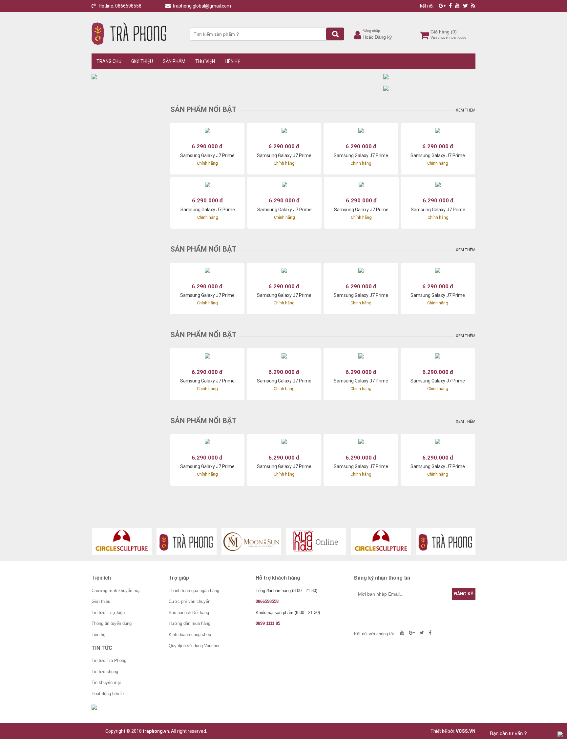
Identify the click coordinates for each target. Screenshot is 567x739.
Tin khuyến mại (106, 682)
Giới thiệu (142, 61)
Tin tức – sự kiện (108, 612)
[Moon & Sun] (251, 541)
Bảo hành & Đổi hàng (189, 612)
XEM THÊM (465, 110)
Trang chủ (108, 61)
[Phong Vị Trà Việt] (187, 541)
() (454, 31)
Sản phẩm (174, 61)
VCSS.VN (465, 731)
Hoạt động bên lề (108, 693)
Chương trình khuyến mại (116, 590)
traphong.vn (156, 731)
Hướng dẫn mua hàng (189, 623)
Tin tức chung (105, 671)
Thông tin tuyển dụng (112, 623)
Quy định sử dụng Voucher (194, 645)
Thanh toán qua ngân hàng (194, 590)
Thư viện (205, 61)
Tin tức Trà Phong (109, 660)
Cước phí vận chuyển (189, 601)
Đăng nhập (371, 31)
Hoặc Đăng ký (377, 37)
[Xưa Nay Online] (316, 541)
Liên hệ (232, 61)
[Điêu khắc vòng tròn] (122, 541)
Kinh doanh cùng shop (190, 634)
